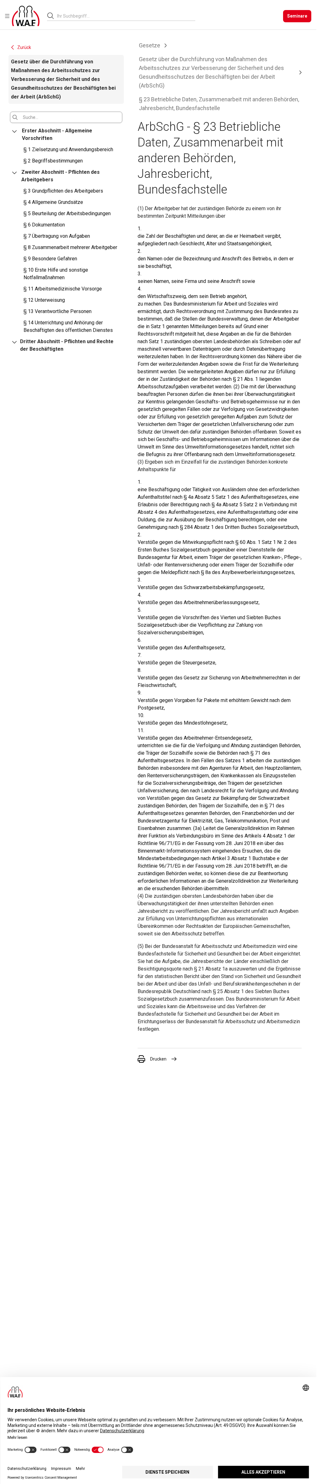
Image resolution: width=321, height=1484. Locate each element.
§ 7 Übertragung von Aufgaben (57, 236)
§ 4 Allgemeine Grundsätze (53, 202)
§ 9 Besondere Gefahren (50, 259)
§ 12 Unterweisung (44, 300)
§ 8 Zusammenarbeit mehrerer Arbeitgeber (70, 247)
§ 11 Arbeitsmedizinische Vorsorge (63, 289)
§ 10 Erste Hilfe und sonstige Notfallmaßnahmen (56, 273)
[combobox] (126, 16)
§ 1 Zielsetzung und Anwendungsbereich (68, 149)
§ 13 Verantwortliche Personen (58, 311)
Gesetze (149, 45)
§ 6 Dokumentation (44, 225)
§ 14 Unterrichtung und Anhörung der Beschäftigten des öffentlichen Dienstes (68, 326)
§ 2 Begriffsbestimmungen (53, 161)
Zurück (24, 47)
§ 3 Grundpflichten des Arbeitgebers (63, 191)
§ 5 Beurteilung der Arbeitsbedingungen (67, 213)
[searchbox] (123, 16)
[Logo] (25, 16)
